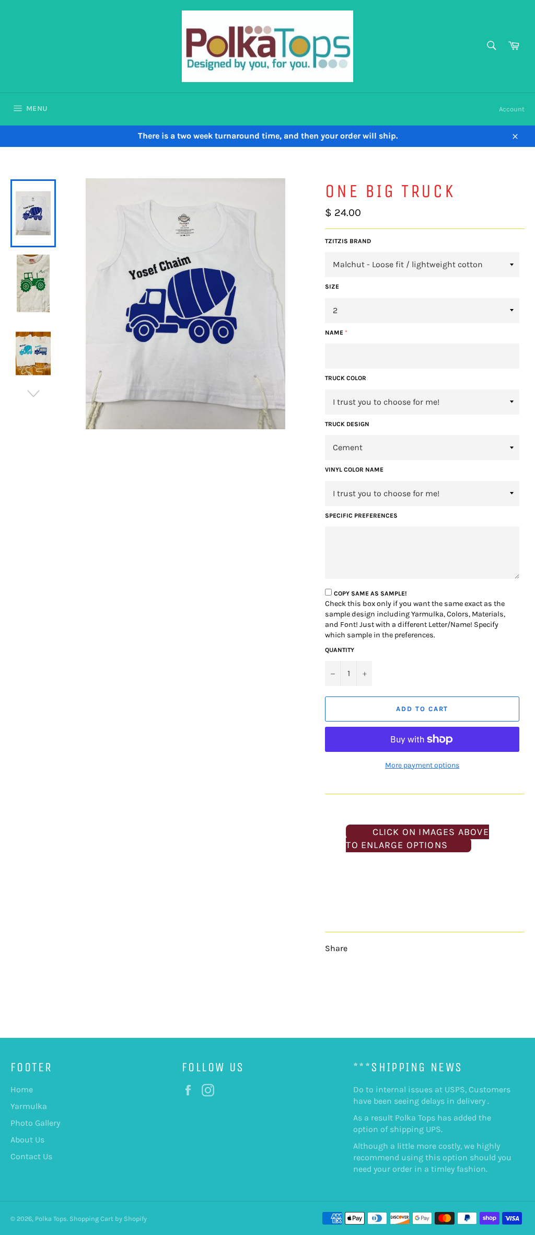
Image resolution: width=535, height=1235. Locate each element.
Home (21, 1089)
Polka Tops (51, 1218)
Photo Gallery (35, 1123)
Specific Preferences (361, 515)
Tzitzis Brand (348, 241)
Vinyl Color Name (354, 469)
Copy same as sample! (370, 593)
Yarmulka (28, 1106)
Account (512, 109)
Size (332, 286)
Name (334, 332)
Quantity (339, 650)
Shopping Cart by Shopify (108, 1218)
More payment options (422, 765)
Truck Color (345, 378)
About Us (27, 1140)
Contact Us (31, 1156)
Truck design (347, 424)
